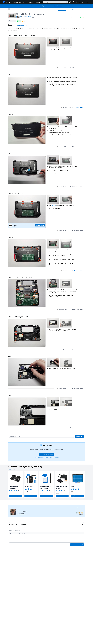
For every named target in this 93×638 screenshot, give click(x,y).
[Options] (9, 9)
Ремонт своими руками (18, 2)
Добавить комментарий (76, 73)
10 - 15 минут (13, 21)
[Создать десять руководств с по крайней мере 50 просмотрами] (77, 513)
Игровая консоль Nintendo (17, 9)
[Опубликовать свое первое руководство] (79, 513)
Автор (11, 507)
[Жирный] (11, 533)
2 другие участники (26, 16)
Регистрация (82, 2)
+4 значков (81, 514)
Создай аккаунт (58, 6)
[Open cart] (77, 2)
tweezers (54, 205)
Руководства (62, 9)
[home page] (7, 2)
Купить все (11, 469)
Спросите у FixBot (63, 67)
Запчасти (55, 9)
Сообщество (30, 2)
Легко (20, 21)
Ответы (68, 9)
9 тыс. (73, 17)
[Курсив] (13, 533)
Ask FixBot (78, 436)
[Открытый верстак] (70, 2)
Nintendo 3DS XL (47, 9)
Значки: (81, 509)
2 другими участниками (78, 506)
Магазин (38, 2)
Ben (20, 16)
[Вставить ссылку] (17, 533)
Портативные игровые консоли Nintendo (34, 9)
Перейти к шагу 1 (21, 25)
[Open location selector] (73, 2)
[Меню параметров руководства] (83, 9)
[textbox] (46, 539)
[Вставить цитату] (19, 533)
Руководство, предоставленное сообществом (33, 21)
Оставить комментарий (77, 544)
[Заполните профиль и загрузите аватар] (82, 513)
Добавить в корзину (15, 496)
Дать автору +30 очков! (47, 454)
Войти (88, 2)
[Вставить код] (15, 533)
